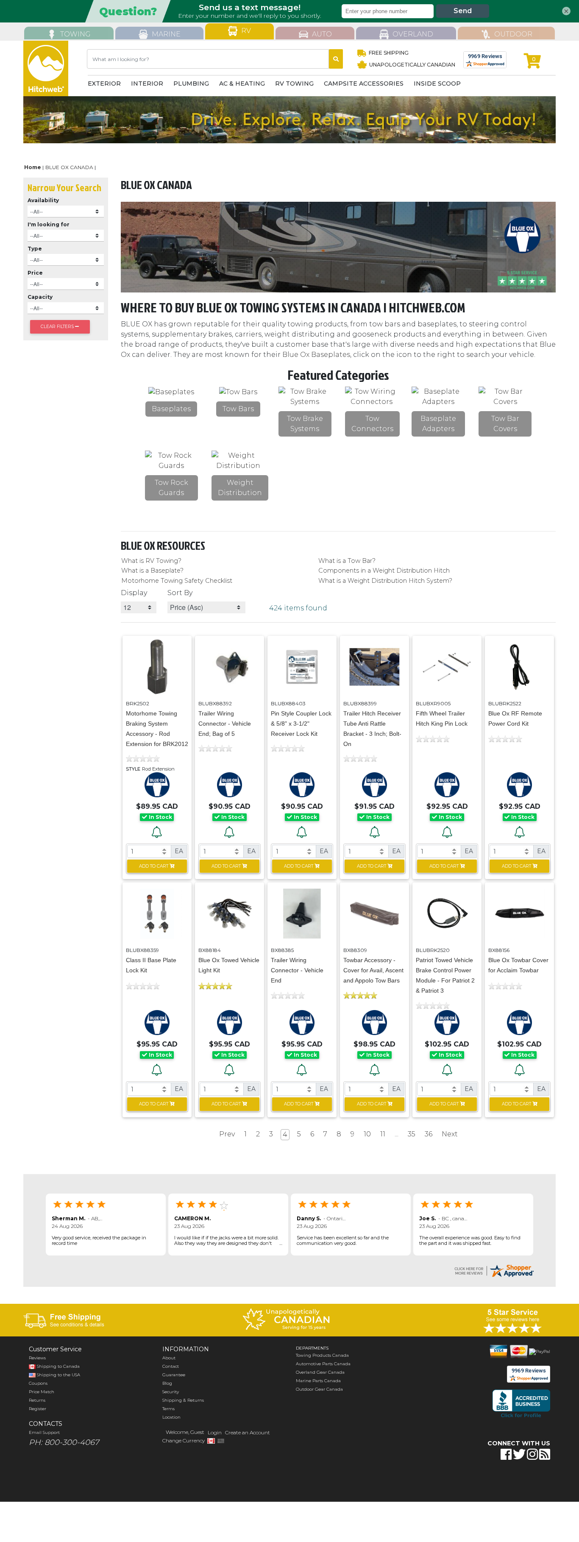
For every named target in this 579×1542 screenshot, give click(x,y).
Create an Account (247, 1432)
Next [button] (450, 1134)
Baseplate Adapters (438, 424)
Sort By (179, 593)
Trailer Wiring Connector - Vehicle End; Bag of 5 (224, 723)
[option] (289, 119)
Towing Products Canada (322, 1355)
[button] (490, 1481)
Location (171, 1417)
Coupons (38, 1383)
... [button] (396, 1134)
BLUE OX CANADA (69, 167)
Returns (37, 1400)
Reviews (37, 1358)
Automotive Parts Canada (323, 1364)
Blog (167, 1383)
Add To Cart (153, 866)
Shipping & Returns (183, 1400)
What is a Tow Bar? (347, 561)
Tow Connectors (372, 424)
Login (215, 1432)
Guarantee (173, 1375)
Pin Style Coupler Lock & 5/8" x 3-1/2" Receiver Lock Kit (301, 723)
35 (411, 1134)
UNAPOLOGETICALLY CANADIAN (411, 64)
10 (367, 1134)
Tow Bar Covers (505, 424)
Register (37, 1408)
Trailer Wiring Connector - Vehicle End (297, 970)
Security (170, 1391)
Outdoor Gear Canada (319, 1389)
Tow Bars (238, 409)
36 (428, 1134)
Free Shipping (389, 53)
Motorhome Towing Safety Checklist (176, 581)
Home (32, 167)
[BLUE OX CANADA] (157, 784)
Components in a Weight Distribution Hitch (384, 570)
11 (382, 1134)
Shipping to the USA (58, 1375)
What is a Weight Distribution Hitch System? (385, 581)
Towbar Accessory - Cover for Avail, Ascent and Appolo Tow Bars (373, 970)
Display (134, 593)
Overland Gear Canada (320, 1372)
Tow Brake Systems (305, 424)
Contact (170, 1366)
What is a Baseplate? (152, 570)
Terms (168, 1408)
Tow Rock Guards (171, 488)
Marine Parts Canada (318, 1380)
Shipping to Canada (58, 1366)
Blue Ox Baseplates (316, 355)
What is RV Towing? (151, 561)
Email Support (44, 1432)
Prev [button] (227, 1134)
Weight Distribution (240, 488)
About (168, 1358)
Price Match (41, 1391)
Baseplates (171, 409)
